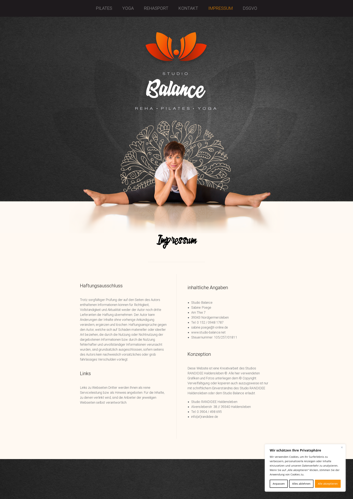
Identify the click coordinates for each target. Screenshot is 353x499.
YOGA (128, 8)
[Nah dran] (342, 447)
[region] (305, 468)
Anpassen (279, 483)
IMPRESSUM (220, 8)
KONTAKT (188, 8)
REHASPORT (156, 8)
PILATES (104, 8)
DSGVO (250, 8)
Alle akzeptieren (328, 483)
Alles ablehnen (301, 483)
